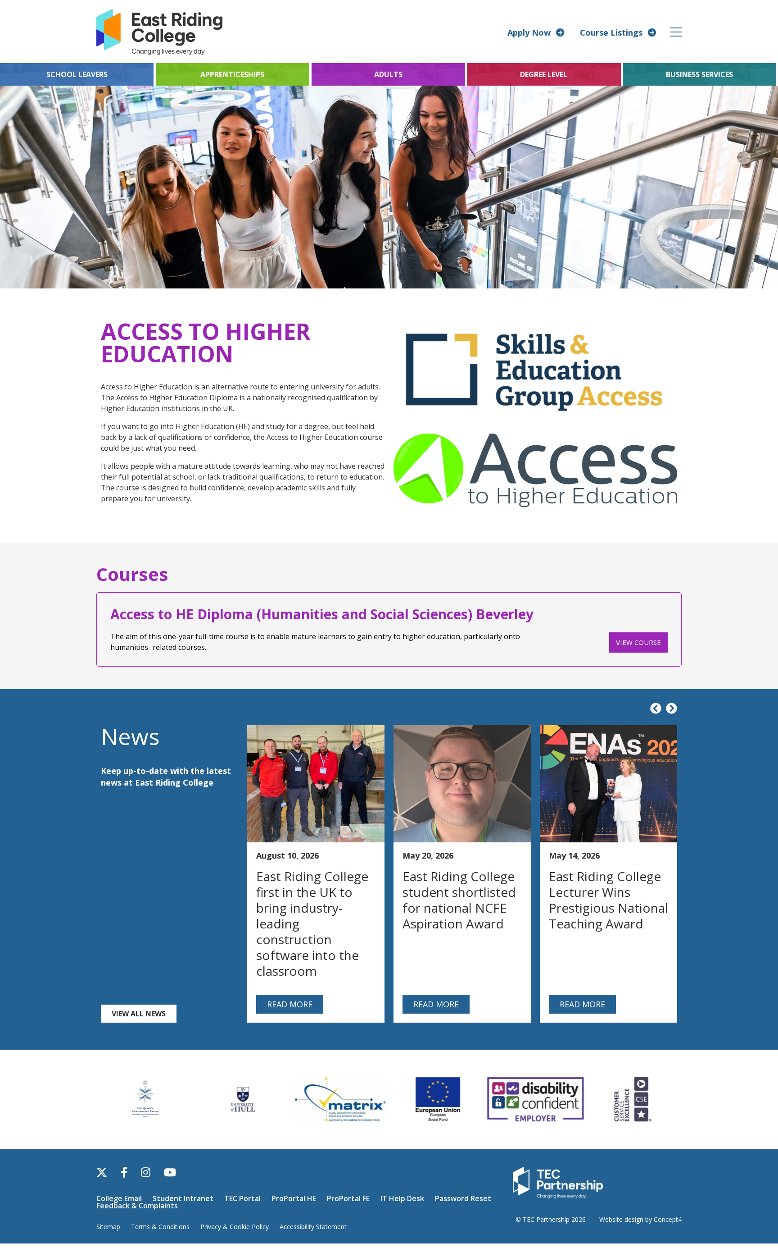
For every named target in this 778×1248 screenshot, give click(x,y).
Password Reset (463, 1198)
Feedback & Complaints (137, 1206)
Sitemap (108, 1226)
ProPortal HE (293, 1198)
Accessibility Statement (313, 1226)
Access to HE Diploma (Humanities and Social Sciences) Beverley (322, 614)
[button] (676, 32)
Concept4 (668, 1219)
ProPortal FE (348, 1198)
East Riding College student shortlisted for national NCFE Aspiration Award (459, 900)
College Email (119, 1198)
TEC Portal (242, 1198)
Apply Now (529, 32)
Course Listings (611, 32)
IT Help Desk (402, 1198)
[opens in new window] (558, 1182)
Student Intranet (183, 1198)
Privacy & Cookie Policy (234, 1226)
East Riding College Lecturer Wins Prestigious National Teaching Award (608, 900)
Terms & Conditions (160, 1226)
